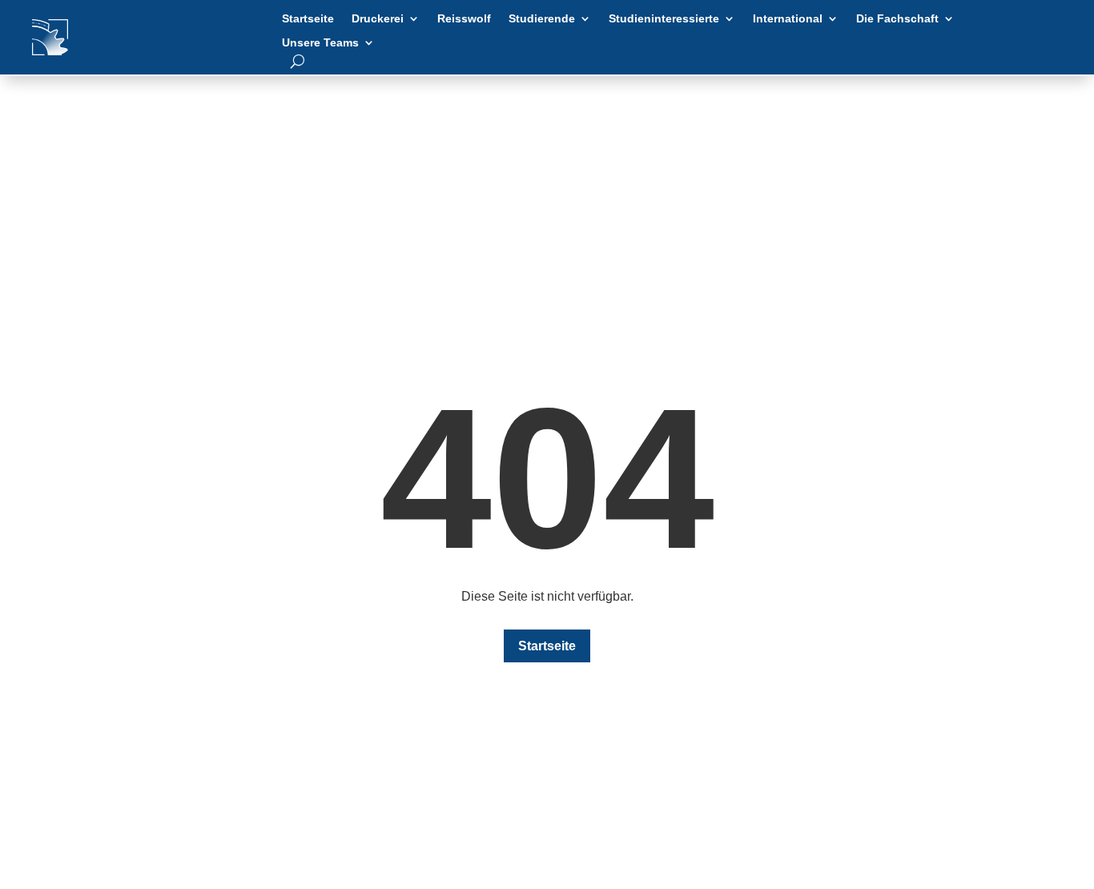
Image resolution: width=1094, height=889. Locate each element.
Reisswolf (464, 19)
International (788, 19)
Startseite (308, 19)
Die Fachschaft (897, 19)
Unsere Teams (320, 43)
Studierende (542, 19)
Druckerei (378, 19)
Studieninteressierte (664, 19)
